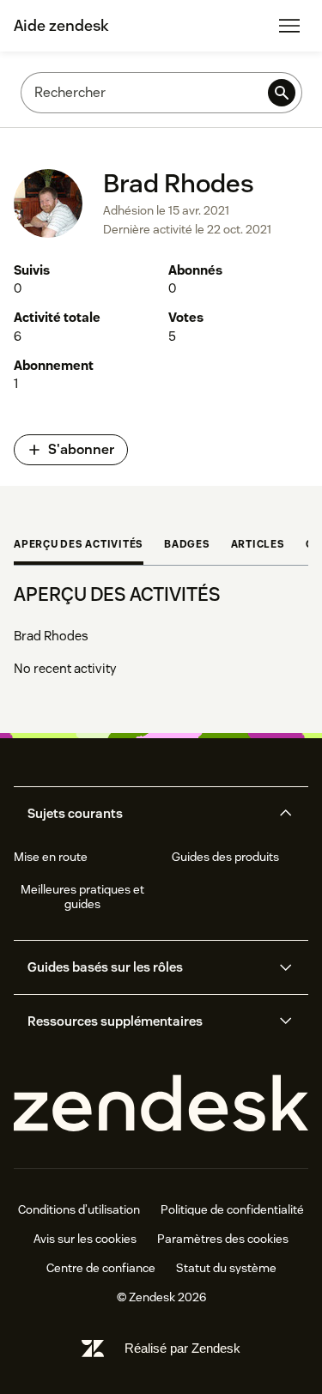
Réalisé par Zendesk (182, 1348)
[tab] (78, 546)
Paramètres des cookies (223, 1239)
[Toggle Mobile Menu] (289, 26)
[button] (146, 813)
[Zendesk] (161, 1104)
